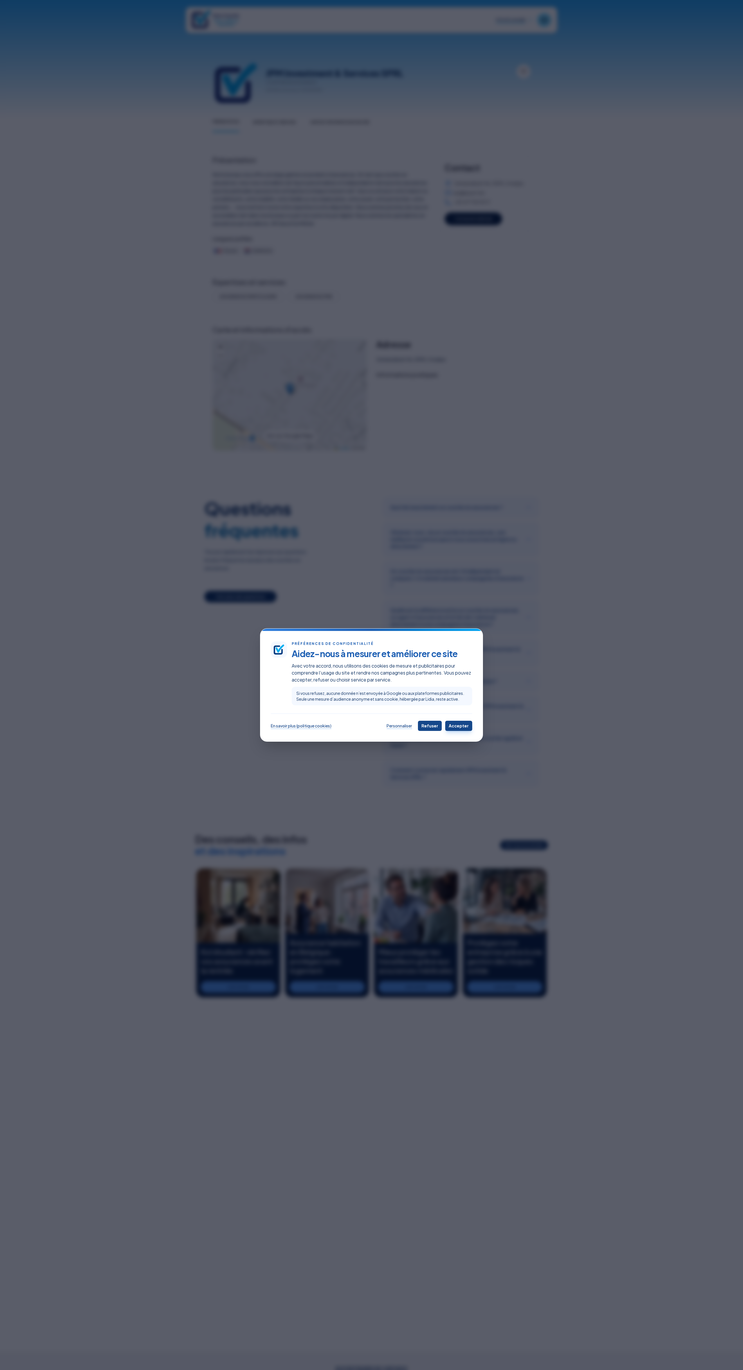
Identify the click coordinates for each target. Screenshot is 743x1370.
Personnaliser (399, 725)
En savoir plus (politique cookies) (301, 725)
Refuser (429, 725)
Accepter (459, 725)
